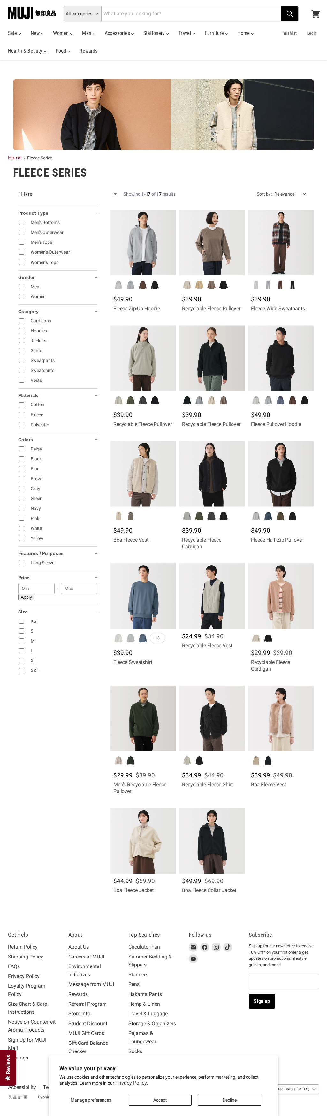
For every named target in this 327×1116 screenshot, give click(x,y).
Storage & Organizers (152, 1023)
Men (87, 33)
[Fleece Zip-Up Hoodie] (143, 243)
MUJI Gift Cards (86, 1033)
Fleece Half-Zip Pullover (277, 540)
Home (244, 33)
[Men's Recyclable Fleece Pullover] (143, 718)
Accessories (118, 33)
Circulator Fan (144, 947)
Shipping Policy (25, 957)
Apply (26, 597)
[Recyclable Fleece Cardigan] (212, 474)
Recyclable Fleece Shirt (207, 784)
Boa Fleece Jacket (133, 890)
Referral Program (87, 1004)
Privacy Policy (24, 976)
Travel (186, 33)
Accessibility (22, 1087)
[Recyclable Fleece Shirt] (212, 718)
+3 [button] (157, 638)
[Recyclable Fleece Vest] (212, 596)
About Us (78, 947)
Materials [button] (28, 395)
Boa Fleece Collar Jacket (209, 890)
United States (290, 1089)
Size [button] (22, 612)
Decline (230, 1100)
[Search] (289, 13)
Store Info (79, 1014)
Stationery (154, 33)
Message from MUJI (91, 984)
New (36, 33)
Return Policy (23, 947)
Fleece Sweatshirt (132, 662)
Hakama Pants (145, 994)
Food (62, 51)
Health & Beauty (26, 51)
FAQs (14, 966)
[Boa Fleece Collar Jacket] (212, 841)
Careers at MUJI (86, 957)
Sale (13, 33)
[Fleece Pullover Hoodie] (281, 358)
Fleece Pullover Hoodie (276, 424)
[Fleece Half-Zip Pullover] (281, 474)
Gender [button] (26, 277)
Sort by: (264, 193)
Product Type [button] (33, 213)
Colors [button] (25, 439)
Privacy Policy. (131, 1083)
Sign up (262, 1001)
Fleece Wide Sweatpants (278, 308)
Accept (160, 1100)
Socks (135, 1051)
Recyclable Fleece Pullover (211, 308)
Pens (134, 984)
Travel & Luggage (148, 1014)
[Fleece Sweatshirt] (143, 596)
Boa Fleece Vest (130, 540)
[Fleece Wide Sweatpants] (281, 243)
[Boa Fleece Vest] (143, 474)
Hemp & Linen (144, 1004)
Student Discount (87, 1023)
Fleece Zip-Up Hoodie (136, 308)
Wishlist (290, 33)
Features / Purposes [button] (41, 553)
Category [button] (28, 311)
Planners (138, 975)
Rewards (88, 51)
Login (311, 33)
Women (61, 33)
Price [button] (23, 577)
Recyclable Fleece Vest (207, 646)
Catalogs (18, 1058)
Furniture (215, 33)
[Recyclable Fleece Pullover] (212, 243)
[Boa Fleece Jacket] (143, 841)
